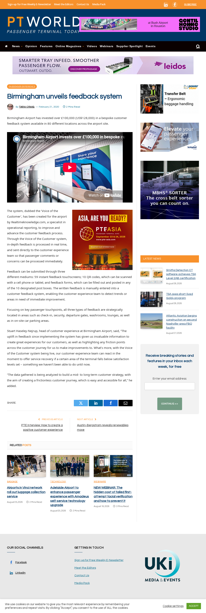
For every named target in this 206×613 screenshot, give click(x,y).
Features (46, 46)
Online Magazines (68, 46)
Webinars (106, 46)
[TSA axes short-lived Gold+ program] (151, 299)
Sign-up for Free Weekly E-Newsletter (29, 4)
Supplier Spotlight (129, 46)
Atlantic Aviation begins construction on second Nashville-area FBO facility (181, 321)
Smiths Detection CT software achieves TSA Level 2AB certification (181, 274)
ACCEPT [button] (194, 606)
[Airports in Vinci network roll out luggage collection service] (26, 466)
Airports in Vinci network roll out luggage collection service (26, 492)
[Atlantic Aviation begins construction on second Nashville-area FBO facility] (151, 321)
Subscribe (190, 4)
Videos (92, 46)
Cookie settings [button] (173, 606)
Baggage (12, 482)
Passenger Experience (22, 87)
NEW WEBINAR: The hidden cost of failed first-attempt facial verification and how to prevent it (113, 494)
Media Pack (99, 4)
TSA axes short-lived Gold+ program (179, 296)
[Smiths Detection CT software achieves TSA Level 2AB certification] (151, 275)
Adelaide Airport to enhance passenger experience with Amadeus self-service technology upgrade (69, 496)
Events (151, 46)
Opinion (31, 46)
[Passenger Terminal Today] (46, 25)
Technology (58, 482)
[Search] (197, 46)
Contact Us (83, 4)
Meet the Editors (63, 4)
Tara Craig (27, 107)
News (16, 46)
